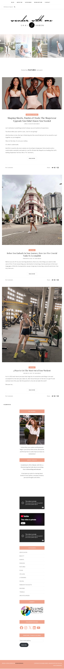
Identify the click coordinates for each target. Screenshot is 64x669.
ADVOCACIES (23, 552)
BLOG (12, 2)
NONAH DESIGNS (19, 663)
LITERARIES (23, 577)
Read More (32, 158)
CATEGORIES (28, 2)
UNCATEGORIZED (25, 595)
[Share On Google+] (56, 167)
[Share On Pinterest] (54, 167)
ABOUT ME (19, 2)
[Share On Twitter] (52, 167)
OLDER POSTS (7, 404)
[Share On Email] (58, 167)
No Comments (9, 167)
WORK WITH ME (38, 2)
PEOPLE (22, 581)
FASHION (29, 114)
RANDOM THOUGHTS (26, 584)
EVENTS (22, 559)
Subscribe (24, 645)
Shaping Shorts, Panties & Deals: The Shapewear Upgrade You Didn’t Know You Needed (32, 119)
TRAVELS (22, 592)
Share (48, 167)
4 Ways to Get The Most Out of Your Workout (32, 370)
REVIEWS (22, 588)
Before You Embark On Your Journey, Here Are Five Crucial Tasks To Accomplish (32, 254)
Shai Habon (36, 123)
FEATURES (34, 114)
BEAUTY (22, 556)
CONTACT (47, 2)
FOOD (21, 570)
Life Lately (22, 574)
